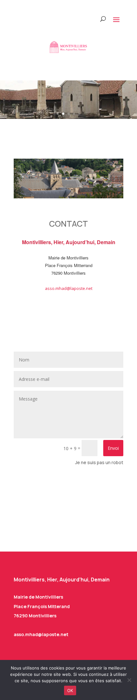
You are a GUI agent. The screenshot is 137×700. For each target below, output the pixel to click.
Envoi (113, 448)
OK (70, 690)
